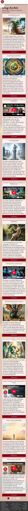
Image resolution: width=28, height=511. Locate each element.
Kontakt (25, 503)
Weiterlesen (14, 52)
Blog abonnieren (4, 504)
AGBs (26, 506)
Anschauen (14, 136)
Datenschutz (24, 507)
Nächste (17, 498)
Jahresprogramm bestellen (4, 506)
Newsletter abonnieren (3, 503)
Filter (2, 6)
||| (26, 2)
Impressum (24, 505)
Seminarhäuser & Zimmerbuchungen (5, 508)
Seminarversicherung (5, 510)
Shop (26, 504)
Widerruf (25, 509)
